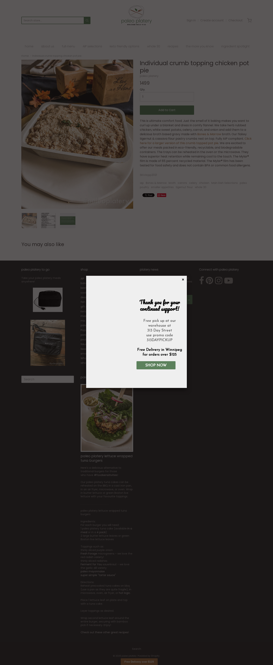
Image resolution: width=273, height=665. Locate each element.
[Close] (182, 278)
